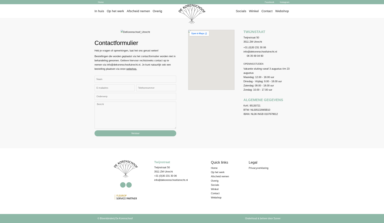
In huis (99, 11)
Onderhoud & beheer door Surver (262, 218)
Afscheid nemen (138, 11)
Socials (241, 11)
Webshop (282, 11)
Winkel (254, 11)
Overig (157, 11)
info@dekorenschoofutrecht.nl (123, 64)
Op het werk (115, 11)
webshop (131, 68)
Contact (267, 11)
